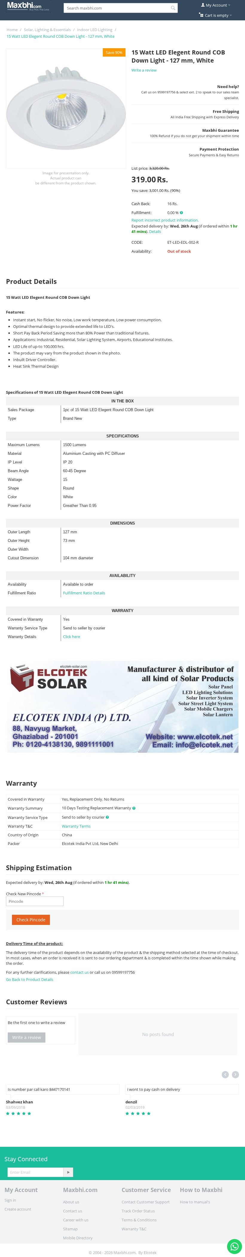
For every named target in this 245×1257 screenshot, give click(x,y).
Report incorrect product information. (165, 220)
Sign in (10, 1200)
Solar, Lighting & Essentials (47, 29)
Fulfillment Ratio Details (84, 593)
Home (12, 29)
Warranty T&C (134, 1229)
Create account (17, 1209)
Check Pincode (30, 920)
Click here (71, 636)
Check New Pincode (23, 893)
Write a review (144, 70)
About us (71, 1202)
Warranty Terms (76, 826)
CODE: (137, 242)
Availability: (141, 251)
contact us (80, 972)
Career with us (75, 1220)
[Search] (173, 8)
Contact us (72, 1211)
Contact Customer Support (146, 1202)
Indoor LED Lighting (94, 29)
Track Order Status (138, 1211)
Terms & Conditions (139, 1220)
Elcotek (150, 1252)
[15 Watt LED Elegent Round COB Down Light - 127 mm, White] (66, 108)
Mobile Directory (78, 1238)
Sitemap (70, 1229)
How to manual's (195, 1202)
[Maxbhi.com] (28, 5)
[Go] (68, 1172)
